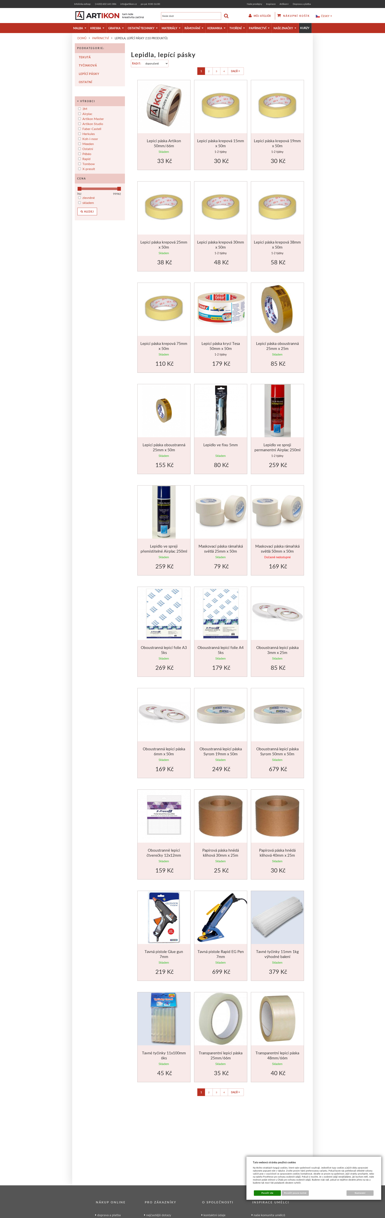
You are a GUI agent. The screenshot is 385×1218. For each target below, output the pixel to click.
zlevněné (88, 197)
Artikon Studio (92, 124)
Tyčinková (88, 65)
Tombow (88, 164)
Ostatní (85, 82)
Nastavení (360, 1193)
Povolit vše (267, 1193)
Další (234, 71)
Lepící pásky (89, 74)
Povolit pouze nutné (295, 1193)
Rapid (86, 159)
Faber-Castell (91, 129)
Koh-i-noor (90, 139)
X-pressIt (88, 169)
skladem (88, 203)
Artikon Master (93, 119)
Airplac (87, 114)
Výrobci (87, 101)
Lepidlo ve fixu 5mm (220, 444)
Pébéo (86, 154)
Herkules (88, 134)
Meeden (88, 144)
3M (84, 109)
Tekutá (85, 57)
